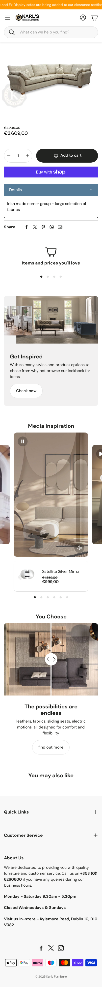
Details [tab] (15, 189)
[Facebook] (26, 227)
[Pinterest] (43, 227)
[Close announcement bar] (97, 3)
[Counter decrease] (8, 155)
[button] (51, 32)
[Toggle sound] (79, 548)
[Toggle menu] (7, 17)
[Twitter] (35, 227)
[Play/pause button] (22, 441)
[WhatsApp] (52, 227)
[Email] (60, 227)
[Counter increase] (27, 155)
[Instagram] (61, 948)
